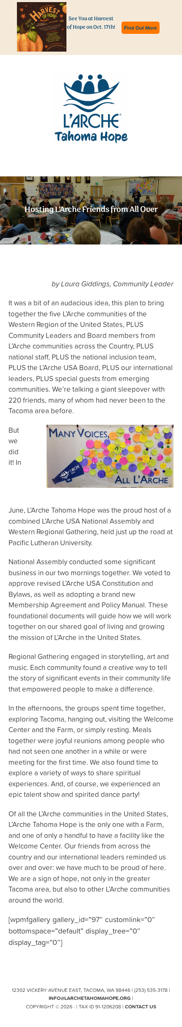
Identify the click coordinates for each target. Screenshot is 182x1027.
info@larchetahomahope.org (90, 998)
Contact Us (140, 1006)
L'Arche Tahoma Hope (91, 108)
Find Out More (140, 27)
